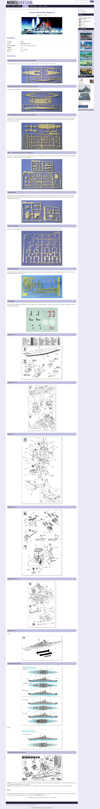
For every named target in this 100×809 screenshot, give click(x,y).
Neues (13, 6)
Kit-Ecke (25, 6)
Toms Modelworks (38, 795)
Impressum (49, 807)
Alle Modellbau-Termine (82, 27)
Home (8, 6)
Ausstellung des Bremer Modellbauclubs (85, 21)
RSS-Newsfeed (82, 10)
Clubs (46, 6)
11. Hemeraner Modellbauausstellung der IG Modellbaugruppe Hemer (85, 18)
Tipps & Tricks (33, 6)
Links (52, 807)
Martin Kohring (88, 101)
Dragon (22, 41)
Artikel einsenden (83, 11)
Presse (40, 6)
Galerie (19, 6)
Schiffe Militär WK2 (22, 9)
